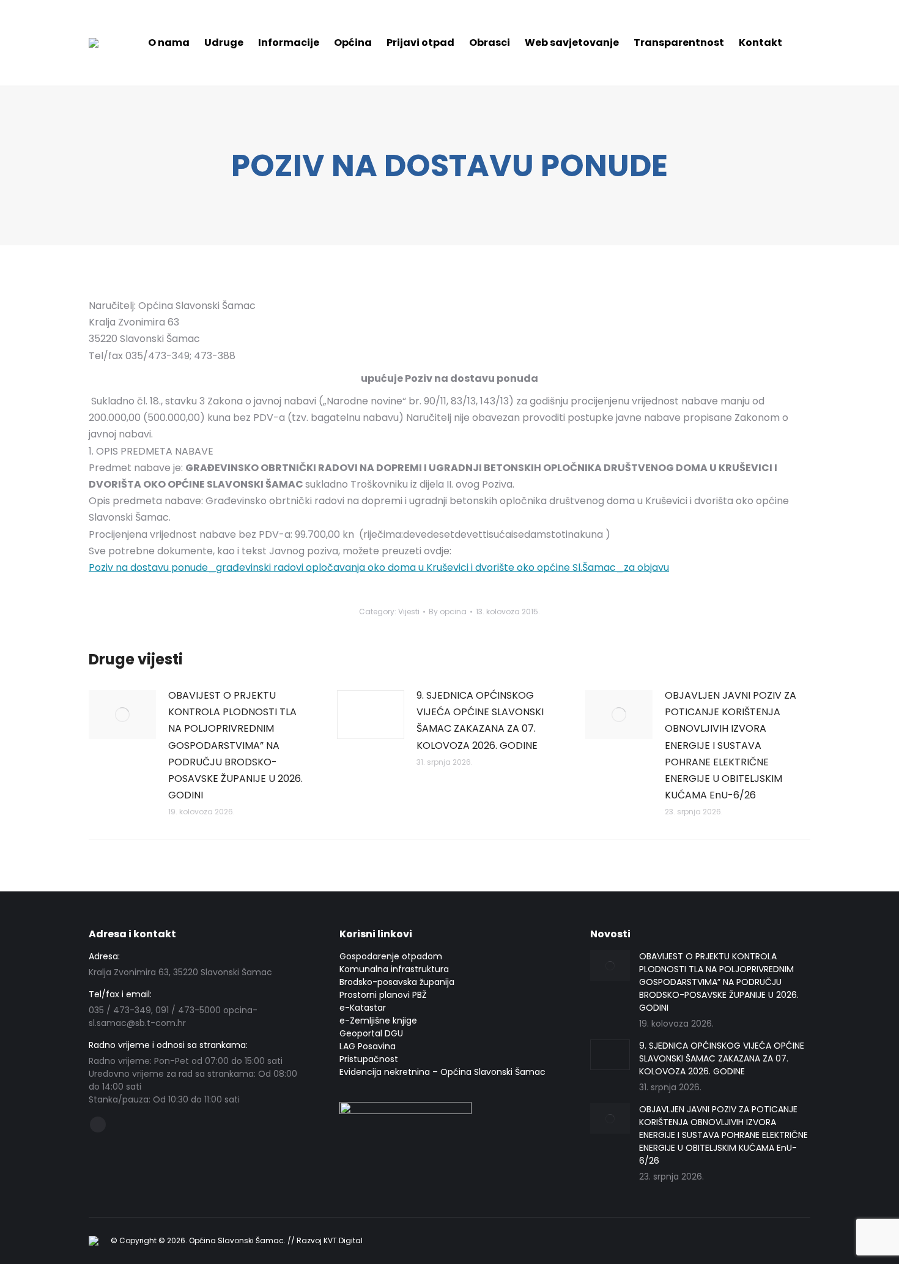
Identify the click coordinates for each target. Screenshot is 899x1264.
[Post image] (122, 714)
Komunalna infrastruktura (394, 969)
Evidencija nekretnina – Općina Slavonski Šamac (442, 1072)
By (448, 611)
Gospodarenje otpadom (390, 956)
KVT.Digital (343, 1240)
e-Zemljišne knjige (378, 1020)
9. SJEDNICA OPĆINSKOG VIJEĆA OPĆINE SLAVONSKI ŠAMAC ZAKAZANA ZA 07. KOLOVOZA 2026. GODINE (480, 720)
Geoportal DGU (371, 1033)
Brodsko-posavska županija (396, 982)
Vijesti (409, 611)
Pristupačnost (368, 1059)
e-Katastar (362, 1008)
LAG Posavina (367, 1046)
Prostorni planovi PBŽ (383, 995)
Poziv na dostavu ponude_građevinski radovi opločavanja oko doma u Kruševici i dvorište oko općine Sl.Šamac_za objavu (379, 567)
